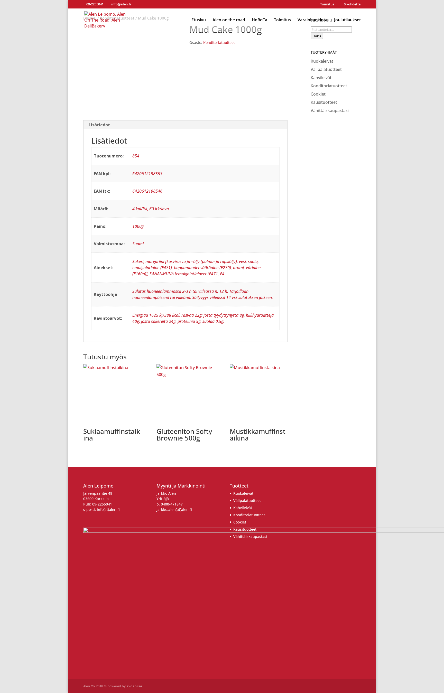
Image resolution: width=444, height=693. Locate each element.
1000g (138, 226)
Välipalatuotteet (326, 69)
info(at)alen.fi (108, 509)
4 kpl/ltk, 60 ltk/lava (150, 209)
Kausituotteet (324, 102)
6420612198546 (147, 191)
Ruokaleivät (322, 61)
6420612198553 (147, 173)
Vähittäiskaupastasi (330, 110)
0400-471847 (172, 504)
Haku (317, 36)
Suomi (138, 244)
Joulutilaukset (347, 20)
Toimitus (327, 4)
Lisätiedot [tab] (99, 125)
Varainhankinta (312, 20)
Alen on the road (228, 20)
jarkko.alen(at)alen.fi (174, 509)
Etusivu (198, 20)
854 (135, 156)
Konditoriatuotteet (219, 42)
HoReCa (259, 20)
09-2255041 (102, 504)
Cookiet (318, 94)
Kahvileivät (321, 77)
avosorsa (134, 686)
